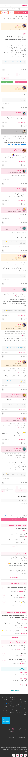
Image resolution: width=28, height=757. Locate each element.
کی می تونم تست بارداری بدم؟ (20, 680)
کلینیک (13, 9)
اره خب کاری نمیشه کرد (20, 572)
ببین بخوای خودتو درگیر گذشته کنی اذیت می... (16, 559)
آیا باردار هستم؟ (23, 686)
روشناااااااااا (24, 530)
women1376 (24, 619)
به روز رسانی (21, 491)
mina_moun (21, 605)
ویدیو (3, 9)
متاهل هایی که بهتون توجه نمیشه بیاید (18, 570)
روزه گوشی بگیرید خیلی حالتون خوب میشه (17, 565)
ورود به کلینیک (15, 690)
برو (4, 78)
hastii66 (22, 655)
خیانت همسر (23, 653)
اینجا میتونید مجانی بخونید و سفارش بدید (17, 144)
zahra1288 (24, 542)
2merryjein (21, 663)
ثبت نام (2, 6)
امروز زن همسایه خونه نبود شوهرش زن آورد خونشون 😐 (16, 602)
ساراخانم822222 (20, 591)
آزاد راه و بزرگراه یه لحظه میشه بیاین (19, 534)
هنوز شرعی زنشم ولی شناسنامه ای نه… (17, 595)
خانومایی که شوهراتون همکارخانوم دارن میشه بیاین (17, 660)
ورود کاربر (9, 6)
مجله (25, 9)
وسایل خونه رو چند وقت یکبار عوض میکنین (17, 540)
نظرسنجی (5, 12)
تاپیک (12, 12)
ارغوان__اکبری (24, 627)
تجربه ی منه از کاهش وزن (21, 528)
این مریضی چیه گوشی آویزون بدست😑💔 (17, 563)
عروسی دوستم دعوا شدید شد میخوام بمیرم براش (16, 588)
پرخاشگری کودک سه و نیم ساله (20, 674)
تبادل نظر (19, 9)
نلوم (26, 536)
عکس (8, 9)
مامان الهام (18, 131)
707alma (22, 597)
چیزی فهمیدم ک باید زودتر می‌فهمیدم (18, 557)
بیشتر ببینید (14, 546)
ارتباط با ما (11, 737)
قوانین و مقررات (22, 737)
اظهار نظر (20, 82)
